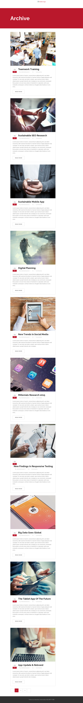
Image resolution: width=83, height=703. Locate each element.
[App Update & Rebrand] (32, 644)
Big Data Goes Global (29, 532)
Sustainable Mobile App (31, 201)
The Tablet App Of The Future (34, 598)
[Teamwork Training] (32, 48)
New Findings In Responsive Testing (33, 466)
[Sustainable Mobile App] (32, 181)
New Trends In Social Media (33, 334)
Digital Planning (27, 268)
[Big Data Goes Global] (32, 512)
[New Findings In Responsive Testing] (32, 440)
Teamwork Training (28, 69)
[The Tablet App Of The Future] (32, 578)
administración (25, 72)
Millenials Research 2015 (31, 395)
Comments (39, 72)
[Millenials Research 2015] (32, 374)
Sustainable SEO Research (32, 135)
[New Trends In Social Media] (32, 313)
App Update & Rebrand (30, 665)
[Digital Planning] (32, 247)
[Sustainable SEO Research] (32, 115)
